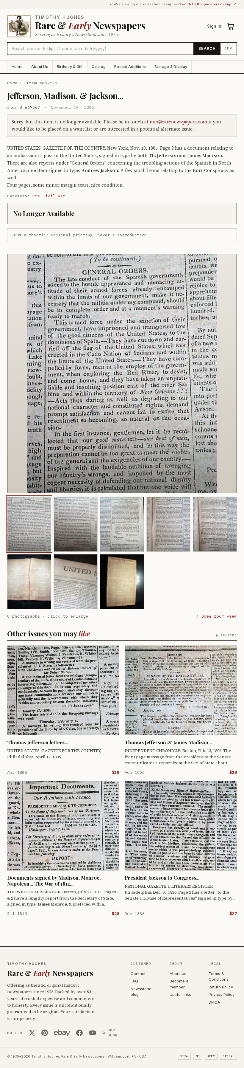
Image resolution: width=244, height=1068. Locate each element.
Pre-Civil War (48, 196)
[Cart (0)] (231, 26)
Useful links (180, 994)
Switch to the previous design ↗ (208, 4)
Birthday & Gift (70, 66)
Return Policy (221, 987)
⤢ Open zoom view (216, 616)
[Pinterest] (44, 1033)
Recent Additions (130, 66)
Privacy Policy (221, 994)
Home (17, 66)
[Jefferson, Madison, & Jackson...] (29, 524)
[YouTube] (92, 1033)
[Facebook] (79, 1033)
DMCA (214, 1002)
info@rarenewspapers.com (178, 122)
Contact (138, 973)
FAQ (134, 981)
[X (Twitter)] (32, 1033)
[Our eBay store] (62, 1033)
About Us (39, 66)
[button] (122, 373)
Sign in (214, 26)
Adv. (228, 48)
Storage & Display (170, 66)
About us (178, 973)
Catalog (99, 66)
